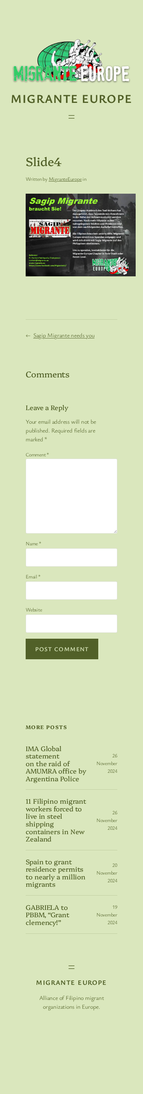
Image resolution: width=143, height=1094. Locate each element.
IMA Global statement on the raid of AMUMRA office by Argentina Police (56, 763)
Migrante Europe (71, 98)
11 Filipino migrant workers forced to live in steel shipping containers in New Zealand (56, 819)
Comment (37, 454)
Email (33, 576)
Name (33, 543)
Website (34, 609)
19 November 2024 (106, 914)
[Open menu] (71, 116)
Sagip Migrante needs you (64, 335)
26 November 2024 (106, 763)
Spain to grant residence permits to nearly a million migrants (55, 873)
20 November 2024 (106, 872)
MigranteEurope (65, 178)
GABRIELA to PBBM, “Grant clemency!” (47, 914)
